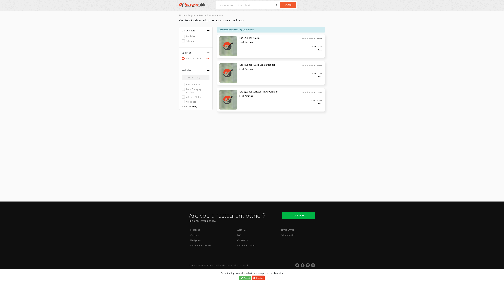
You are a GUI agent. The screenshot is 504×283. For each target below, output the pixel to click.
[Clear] (206, 58)
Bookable (190, 36)
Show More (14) (189, 106)
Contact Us (242, 240)
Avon (201, 15)
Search (288, 5)
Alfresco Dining (193, 97)
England (192, 15)
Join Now (298, 215)
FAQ (239, 235)
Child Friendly (193, 84)
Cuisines (194, 235)
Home (182, 15)
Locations (195, 229)
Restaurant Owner (246, 245)
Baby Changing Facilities (193, 91)
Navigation (195, 240)
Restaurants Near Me (200, 245)
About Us (241, 229)
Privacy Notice (288, 235)
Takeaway (191, 41)
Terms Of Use (287, 229)
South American (197, 58)
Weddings (191, 101)
